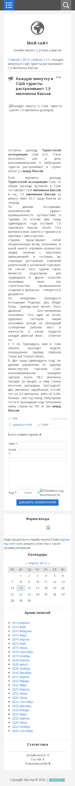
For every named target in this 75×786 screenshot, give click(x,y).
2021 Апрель (21, 677)
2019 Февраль (22, 631)
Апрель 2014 (37, 563)
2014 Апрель (21, 623)
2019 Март (19, 635)
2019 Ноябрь (21, 656)
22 (20, 594)
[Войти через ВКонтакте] (27, 528)
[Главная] (37, 34)
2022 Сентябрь (22, 702)
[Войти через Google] (48, 527)
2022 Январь (21, 681)
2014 (26, 60)
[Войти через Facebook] (34, 528)
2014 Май (19, 627)
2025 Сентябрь (22, 731)
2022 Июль (20, 698)
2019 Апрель (21, 639)
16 (29, 588)
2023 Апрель (21, 718)
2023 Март (19, 714)
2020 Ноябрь (21, 668)
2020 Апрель (21, 660)
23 (29, 594)
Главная (14, 60)
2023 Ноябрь (21, 727)
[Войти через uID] (19, 528)
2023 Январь (21, 710)
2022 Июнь (20, 693)
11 (46, 582)
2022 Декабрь (22, 706)
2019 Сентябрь (22, 652)
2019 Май (19, 644)
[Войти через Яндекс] (41, 528)
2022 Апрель (21, 689)
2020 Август (20, 664)
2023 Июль (20, 722)
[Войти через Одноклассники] (55, 528)
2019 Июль (20, 648)
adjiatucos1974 (22, 424)
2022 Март (19, 685)
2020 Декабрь (22, 673)
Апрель (37, 60)
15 (47, 60)
